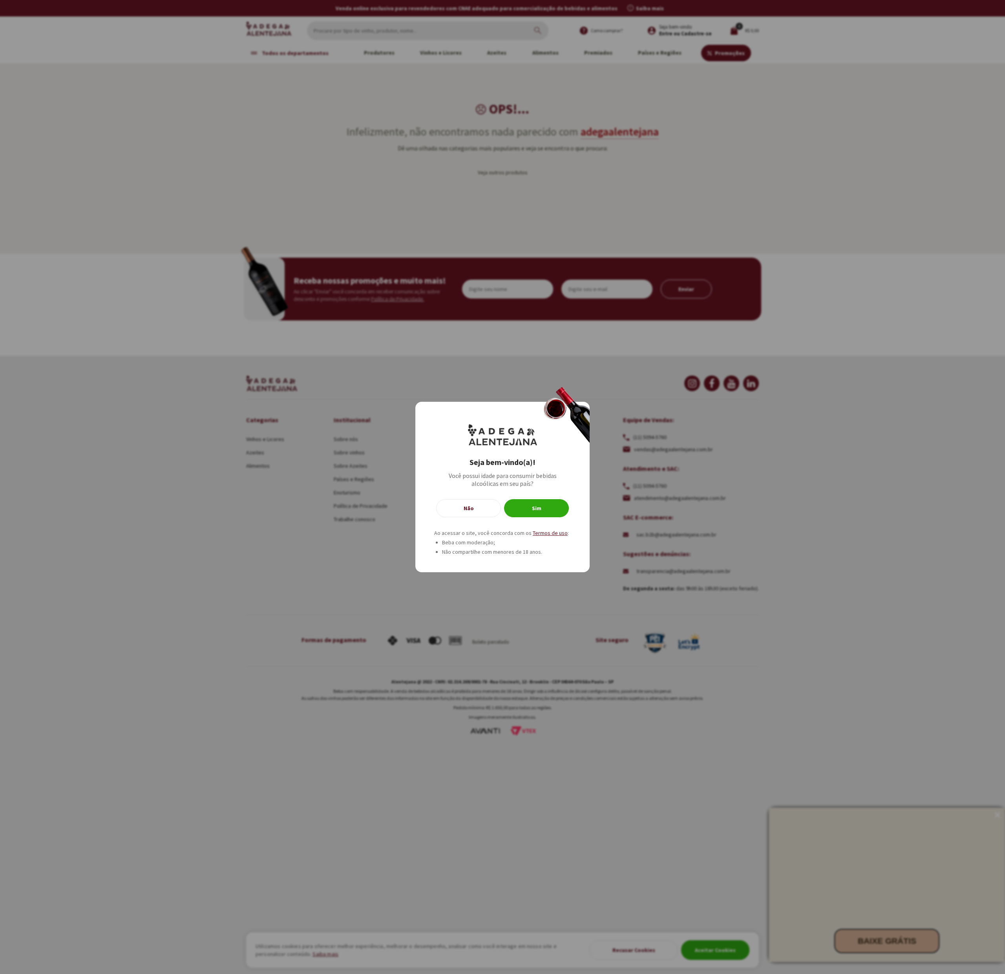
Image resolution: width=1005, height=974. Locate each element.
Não (469, 508)
